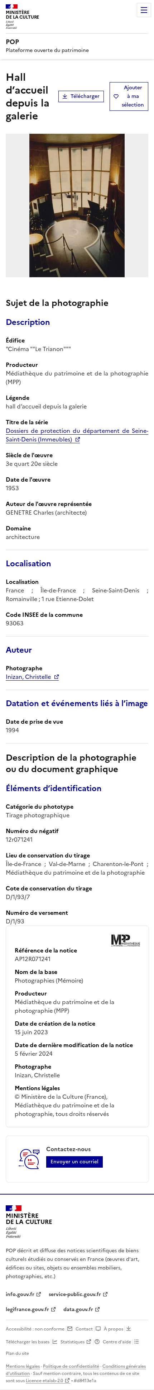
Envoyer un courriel (74, 1162)
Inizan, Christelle (28, 676)
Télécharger (85, 96)
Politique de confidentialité (71, 1366)
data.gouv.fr (78, 1309)
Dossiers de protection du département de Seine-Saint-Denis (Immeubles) (77, 435)
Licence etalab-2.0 (44, 1380)
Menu (144, 10)
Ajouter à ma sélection (133, 96)
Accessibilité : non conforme (35, 1329)
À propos (113, 1329)
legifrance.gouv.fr (27, 1309)
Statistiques (73, 1342)
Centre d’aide (117, 1342)
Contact (84, 1329)
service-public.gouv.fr (75, 1294)
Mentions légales (23, 1366)
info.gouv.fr (20, 1294)
